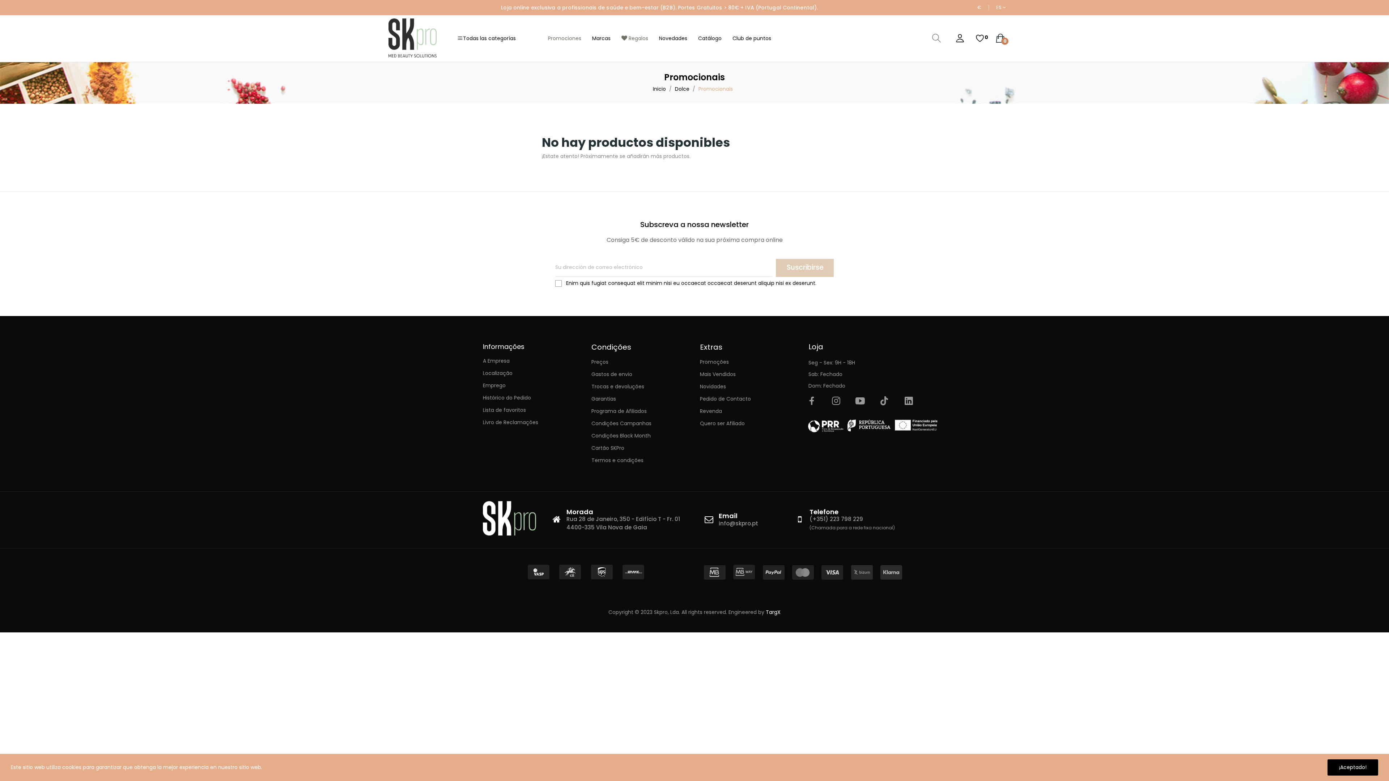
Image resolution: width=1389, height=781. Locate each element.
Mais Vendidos (718, 374)
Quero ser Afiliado (722, 423)
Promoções (714, 362)
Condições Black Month (621, 435)
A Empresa (496, 360)
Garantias (603, 398)
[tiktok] (884, 401)
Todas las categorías (489, 38)
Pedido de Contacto (725, 398)
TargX (773, 612)
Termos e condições (617, 460)
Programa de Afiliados (619, 411)
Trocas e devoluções (617, 386)
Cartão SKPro (607, 448)
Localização (498, 373)
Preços (599, 362)
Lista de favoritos (504, 410)
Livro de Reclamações (510, 422)
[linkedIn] (908, 401)
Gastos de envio (611, 374)
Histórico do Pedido (507, 397)
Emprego (494, 385)
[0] (980, 38)
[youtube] (860, 401)
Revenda (711, 411)
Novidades (713, 386)
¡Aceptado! (1353, 767)
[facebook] (811, 401)
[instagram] (836, 401)
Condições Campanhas (621, 423)
